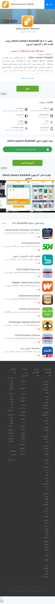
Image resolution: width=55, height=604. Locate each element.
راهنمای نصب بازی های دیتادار (10, 420)
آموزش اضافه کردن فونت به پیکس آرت (45, 454)
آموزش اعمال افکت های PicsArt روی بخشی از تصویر (45, 505)
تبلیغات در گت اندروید (22, 451)
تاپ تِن (10, 460)
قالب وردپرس (22, 406)
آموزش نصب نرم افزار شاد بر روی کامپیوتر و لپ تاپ (45, 478)
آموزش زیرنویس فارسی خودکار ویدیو (45, 387)
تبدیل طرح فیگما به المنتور (22, 439)
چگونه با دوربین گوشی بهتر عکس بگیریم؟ (45, 568)
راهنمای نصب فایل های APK (10, 384)
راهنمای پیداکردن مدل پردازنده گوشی (10, 436)
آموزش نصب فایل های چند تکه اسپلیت (10, 402)
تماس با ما (23, 382)
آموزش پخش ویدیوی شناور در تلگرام (45, 548)
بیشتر (3, 223)
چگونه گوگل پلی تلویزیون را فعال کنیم (45, 434)
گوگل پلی (20, 123)
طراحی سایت (22, 427)
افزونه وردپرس (22, 413)
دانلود (27, 89)
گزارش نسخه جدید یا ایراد (14, 130)
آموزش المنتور (27, 163)
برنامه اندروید (13, 110)
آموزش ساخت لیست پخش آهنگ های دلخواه (45, 529)
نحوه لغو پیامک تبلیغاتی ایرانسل (45, 402)
